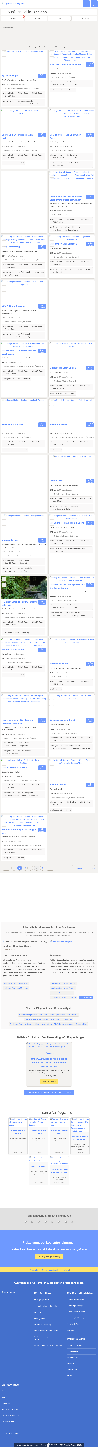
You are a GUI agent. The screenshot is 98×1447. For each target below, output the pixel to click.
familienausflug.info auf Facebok (63, 988)
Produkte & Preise (73, 1324)
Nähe (60, 18)
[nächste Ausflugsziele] (50, 868)
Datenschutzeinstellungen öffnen (55, 1270)
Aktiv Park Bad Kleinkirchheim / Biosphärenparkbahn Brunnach (66, 198)
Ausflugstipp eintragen (75, 1306)
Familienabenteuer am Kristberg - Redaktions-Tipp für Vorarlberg (48, 1019)
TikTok (69, 1376)
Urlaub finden (39, 1312)
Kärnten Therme (58, 784)
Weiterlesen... (50, 1081)
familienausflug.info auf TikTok (62, 993)
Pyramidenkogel (10, 75)
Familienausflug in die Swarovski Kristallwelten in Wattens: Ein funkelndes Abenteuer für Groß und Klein (48, 1024)
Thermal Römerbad (59, 663)
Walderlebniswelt (58, 424)
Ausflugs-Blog (39, 1319)
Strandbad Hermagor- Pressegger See (19, 831)
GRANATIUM (56, 480)
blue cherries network (75, 1345)
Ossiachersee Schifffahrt (62, 720)
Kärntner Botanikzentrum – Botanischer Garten (20, 603)
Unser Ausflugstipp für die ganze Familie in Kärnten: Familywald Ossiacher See (49, 1063)
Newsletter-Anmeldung (42, 1325)
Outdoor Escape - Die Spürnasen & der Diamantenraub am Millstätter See (80, 1138)
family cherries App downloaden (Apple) (48, 1345)
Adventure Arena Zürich (18, 1131)
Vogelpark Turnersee (12, 424)
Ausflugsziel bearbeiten (75, 1300)
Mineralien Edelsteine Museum (65, 64)
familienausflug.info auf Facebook (16, 988)
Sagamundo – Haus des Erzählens (67, 523)
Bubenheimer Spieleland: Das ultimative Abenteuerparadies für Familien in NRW (48, 1015)
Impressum (6, 1403)
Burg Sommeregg (11, 246)
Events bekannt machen (76, 1312)
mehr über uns (86, 998)
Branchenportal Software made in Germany (31, 1445)
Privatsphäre (34, 1270)
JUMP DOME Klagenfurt (14, 306)
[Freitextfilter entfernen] (86, 3)
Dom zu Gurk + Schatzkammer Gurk (65, 136)
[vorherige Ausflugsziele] (6, 868)
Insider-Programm (73, 1357)
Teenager (50, 1053)
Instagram (70, 1364)
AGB (3, 1397)
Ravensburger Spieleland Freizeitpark (59, 1170)
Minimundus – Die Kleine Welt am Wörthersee (19, 352)
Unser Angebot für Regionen (77, 1318)
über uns (5, 1391)
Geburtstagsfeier (38, 1166)
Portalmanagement (8, 1421)
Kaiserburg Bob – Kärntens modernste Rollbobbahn (18, 722)
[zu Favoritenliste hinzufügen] (4, 52)
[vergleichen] (4, 58)
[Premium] (93, 1115)
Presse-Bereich (72, 1351)
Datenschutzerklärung (10, 1409)
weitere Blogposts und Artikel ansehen (50, 1092)
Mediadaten (71, 1330)
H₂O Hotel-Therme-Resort (59, 1131)
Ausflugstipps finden (41, 1300)
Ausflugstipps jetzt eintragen (50, 1256)
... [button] (36, 868)
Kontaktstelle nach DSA (10, 1415)
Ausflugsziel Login (10, 1433)
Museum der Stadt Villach (63, 368)
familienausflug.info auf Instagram (16, 983)
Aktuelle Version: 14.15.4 (73, 1445)
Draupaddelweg (10, 540)
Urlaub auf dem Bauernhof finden (46, 1331)
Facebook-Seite (72, 1370)
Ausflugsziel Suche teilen (84, 868)
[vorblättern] (40, 61)
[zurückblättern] (7, 61)
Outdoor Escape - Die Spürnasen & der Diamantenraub (67, 586)
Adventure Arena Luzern (38, 1131)
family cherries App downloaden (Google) (46, 1338)
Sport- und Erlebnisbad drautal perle (17, 136)
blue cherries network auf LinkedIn (63, 998)
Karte (37, 18)
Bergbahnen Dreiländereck (63, 243)
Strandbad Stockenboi (13, 649)
